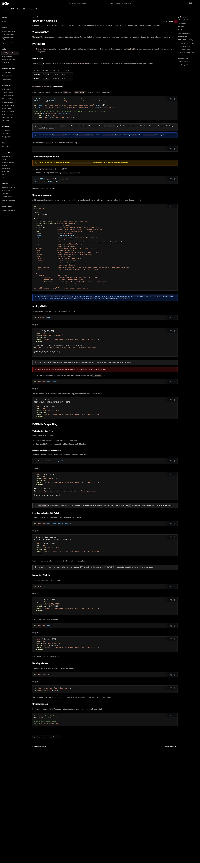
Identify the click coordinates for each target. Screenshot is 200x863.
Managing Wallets (183, 58)
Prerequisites (182, 23)
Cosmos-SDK (21, 9)
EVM (12, 9)
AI (36, 9)
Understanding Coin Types (187, 43)
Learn (7, 9)
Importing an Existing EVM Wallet (187, 54)
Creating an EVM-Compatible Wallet (185, 48)
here (53, 188)
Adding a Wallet (182, 36)
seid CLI (35, 17)
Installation (181, 26)
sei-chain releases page (83, 64)
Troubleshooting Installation (186, 30)
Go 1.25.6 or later (41, 49)
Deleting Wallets (183, 61)
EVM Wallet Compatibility (185, 40)
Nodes (30, 9)
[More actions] (176, 21)
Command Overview (184, 33)
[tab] (41, 86)
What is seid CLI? (183, 20)
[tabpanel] (105, 115)
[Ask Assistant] (174, 99)
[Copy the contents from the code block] (171, 99)
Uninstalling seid (183, 65)
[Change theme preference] (196, 3)
